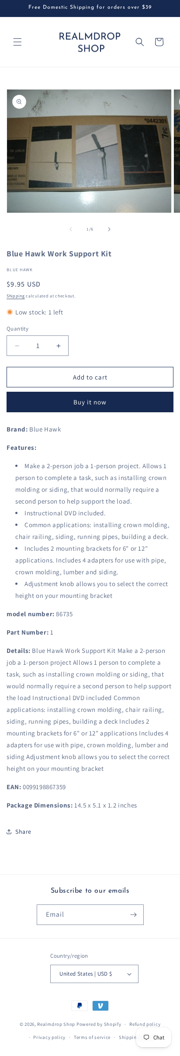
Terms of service (92, 1037)
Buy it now (90, 402)
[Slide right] (109, 229)
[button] (17, 42)
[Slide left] (70, 229)
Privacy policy (49, 1037)
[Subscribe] (133, 914)
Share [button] (23, 831)
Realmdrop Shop (56, 1024)
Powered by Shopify (98, 1024)
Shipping (16, 296)
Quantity (17, 328)
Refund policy (144, 1024)
